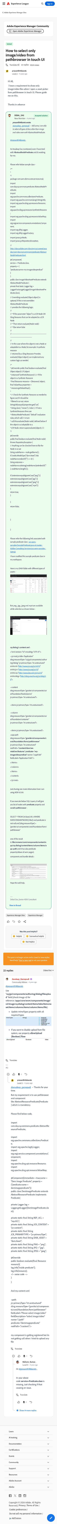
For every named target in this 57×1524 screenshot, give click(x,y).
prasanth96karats (19, 71)
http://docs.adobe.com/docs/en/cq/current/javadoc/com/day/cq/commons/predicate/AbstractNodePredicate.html (28, 251)
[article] (28, 1027)
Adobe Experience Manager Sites (15, 12)
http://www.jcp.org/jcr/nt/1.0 (29, 666)
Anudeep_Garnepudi (20, 979)
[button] (15, 65)
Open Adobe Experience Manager (27, 31)
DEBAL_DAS (19, 115)
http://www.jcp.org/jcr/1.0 (28, 669)
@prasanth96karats (17, 140)
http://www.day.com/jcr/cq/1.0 (30, 673)
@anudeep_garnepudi (21, 125)
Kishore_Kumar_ (29, 1362)
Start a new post (25, 960)
